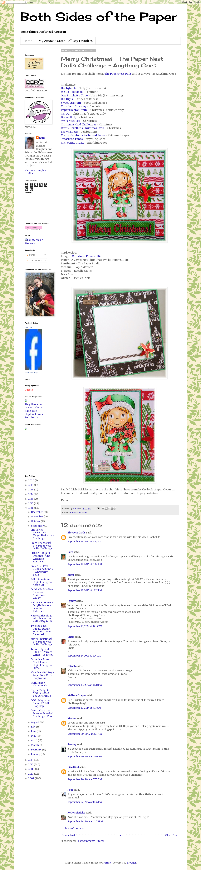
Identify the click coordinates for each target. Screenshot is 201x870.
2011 (31, 769)
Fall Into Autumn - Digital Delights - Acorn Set (42, 582)
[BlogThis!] (106, 508)
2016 (31, 498)
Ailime (108, 862)
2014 (31, 507)
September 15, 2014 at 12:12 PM (85, 590)
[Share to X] (108, 508)
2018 (31, 489)
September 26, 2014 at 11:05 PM (85, 821)
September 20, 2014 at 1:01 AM (85, 733)
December (37, 511)
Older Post (171, 835)
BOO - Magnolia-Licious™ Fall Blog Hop (41, 703)
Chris (71, 636)
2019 (31, 485)
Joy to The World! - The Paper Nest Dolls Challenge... (42, 545)
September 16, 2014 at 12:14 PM (85, 626)
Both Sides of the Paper (98, 16)
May (34, 735)
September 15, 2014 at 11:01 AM (85, 564)
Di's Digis (67, 99)
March (35, 745)
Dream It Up (69, 117)
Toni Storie (31, 417)
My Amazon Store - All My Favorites (65, 41)
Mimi (71, 574)
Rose (70, 789)
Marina (72, 718)
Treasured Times (72, 139)
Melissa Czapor (77, 695)
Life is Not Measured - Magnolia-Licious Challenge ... (42, 534)
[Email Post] (98, 508)
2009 (31, 778)
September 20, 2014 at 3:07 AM (85, 756)
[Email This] (103, 508)
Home (27, 41)
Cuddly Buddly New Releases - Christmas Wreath (42, 593)
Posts (31, 254)
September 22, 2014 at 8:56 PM (85, 802)
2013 (31, 759)
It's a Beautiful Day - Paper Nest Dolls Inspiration (42, 675)
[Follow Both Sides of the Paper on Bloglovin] (33, 228)
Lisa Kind (73, 767)
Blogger (131, 862)
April (34, 740)
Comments (35, 260)
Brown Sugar (69, 131)
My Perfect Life (70, 120)
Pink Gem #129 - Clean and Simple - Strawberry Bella (42, 570)
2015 (31, 503)
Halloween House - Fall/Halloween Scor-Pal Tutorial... (42, 606)
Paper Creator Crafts (74, 110)
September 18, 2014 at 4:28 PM (85, 684)
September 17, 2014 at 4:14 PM (84, 655)
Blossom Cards (76, 532)
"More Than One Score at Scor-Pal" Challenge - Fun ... (42, 713)
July (33, 726)
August (35, 722)
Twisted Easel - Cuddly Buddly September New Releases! (41, 630)
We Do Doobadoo (72, 91)
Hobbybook (68, 88)
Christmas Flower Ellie (86, 256)
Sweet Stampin (71, 102)
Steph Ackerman (34, 414)
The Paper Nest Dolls (118, 73)
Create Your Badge (31, 373)
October (36, 521)
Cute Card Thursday (73, 106)
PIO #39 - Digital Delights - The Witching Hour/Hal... (40, 557)
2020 (31, 480)
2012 (31, 764)
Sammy (72, 744)
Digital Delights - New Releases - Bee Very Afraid (41, 693)
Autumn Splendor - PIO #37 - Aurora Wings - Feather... (42, 652)
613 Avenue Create (72, 142)
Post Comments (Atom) (90, 840)
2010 (31, 773)
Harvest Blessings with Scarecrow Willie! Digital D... (42, 618)
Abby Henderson (34, 404)
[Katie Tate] (33, 369)
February (36, 749)
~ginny (72, 600)
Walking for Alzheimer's (39, 684)
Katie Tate (28, 327)
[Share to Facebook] (111, 508)
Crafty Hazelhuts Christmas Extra (82, 128)
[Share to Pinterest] (114, 508)
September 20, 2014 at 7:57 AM (85, 779)
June (34, 731)
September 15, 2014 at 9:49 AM (85, 541)
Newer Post (68, 835)
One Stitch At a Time (74, 95)
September (37, 525)
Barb (70, 552)
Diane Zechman (34, 407)
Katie (42, 137)
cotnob (72, 666)
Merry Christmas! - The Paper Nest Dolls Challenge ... (42, 641)
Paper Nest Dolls (79, 512)
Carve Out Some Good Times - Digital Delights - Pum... (42, 663)
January (36, 754)
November (37, 516)
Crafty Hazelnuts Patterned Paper (83, 135)
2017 (31, 494)
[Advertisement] (33, 452)
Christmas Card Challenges (78, 124)
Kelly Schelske (76, 812)
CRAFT (65, 113)
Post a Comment (74, 828)
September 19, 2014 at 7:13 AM (84, 707)
